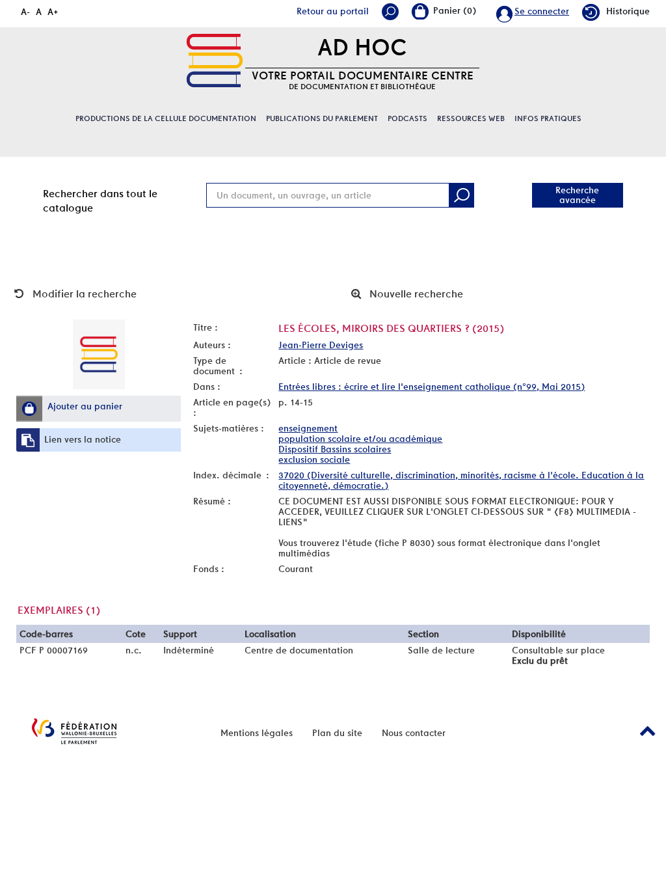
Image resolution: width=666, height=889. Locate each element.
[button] (29, 408)
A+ (53, 12)
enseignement (308, 428)
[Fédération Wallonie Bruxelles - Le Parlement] (74, 731)
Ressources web (471, 118)
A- (25, 12)
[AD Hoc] (215, 60)
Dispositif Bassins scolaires (334, 449)
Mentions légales (256, 733)
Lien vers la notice (82, 439)
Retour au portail (333, 11)
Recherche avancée (577, 195)
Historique (628, 11)
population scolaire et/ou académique (360, 438)
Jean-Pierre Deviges (320, 345)
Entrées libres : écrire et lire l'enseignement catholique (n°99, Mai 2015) (431, 386)
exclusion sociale (314, 459)
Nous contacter (414, 733)
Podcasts (407, 118)
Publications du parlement (322, 118)
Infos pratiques (547, 118)
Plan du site (337, 733)
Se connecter (541, 11)
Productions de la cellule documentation (165, 118)
